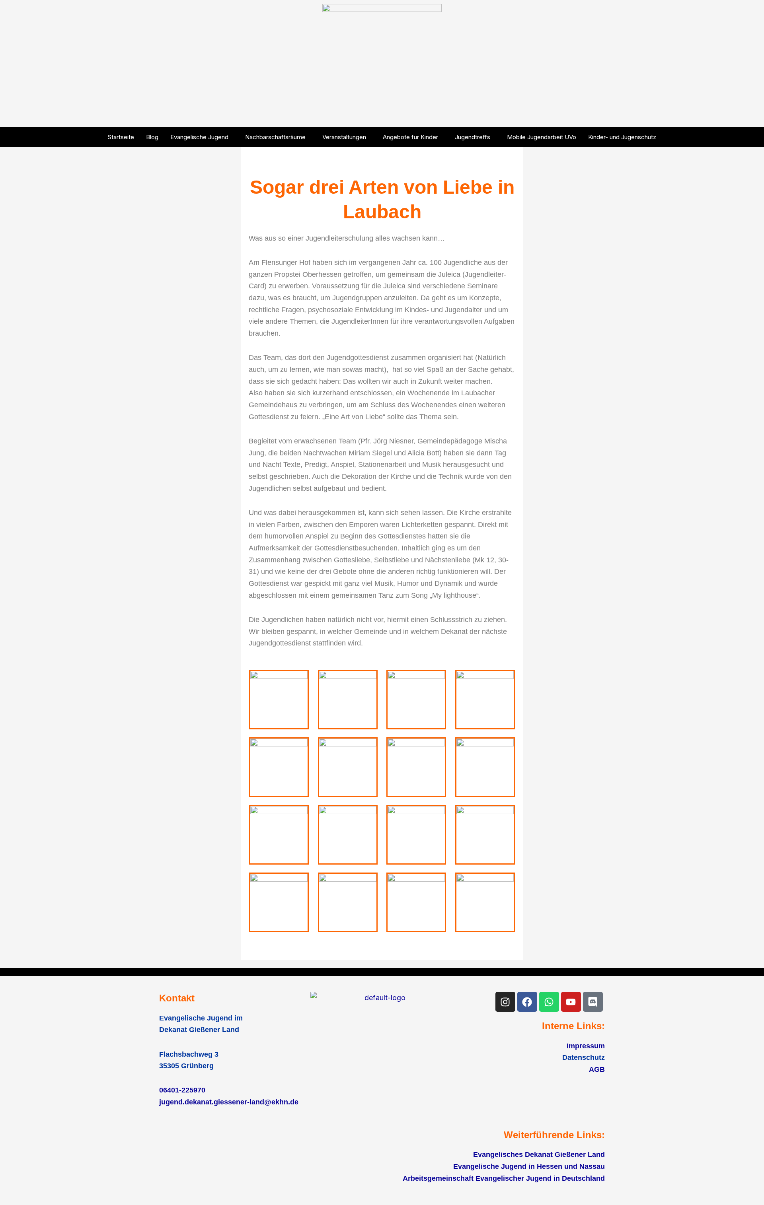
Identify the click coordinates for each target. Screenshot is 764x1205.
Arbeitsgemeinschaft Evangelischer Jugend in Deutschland (504, 1178)
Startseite (121, 137)
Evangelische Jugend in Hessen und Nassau (529, 1166)
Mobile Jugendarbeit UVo (541, 137)
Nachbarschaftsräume (275, 137)
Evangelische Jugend (199, 137)
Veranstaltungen (344, 137)
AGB (597, 1069)
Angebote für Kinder (410, 137)
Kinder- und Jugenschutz (622, 137)
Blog (152, 137)
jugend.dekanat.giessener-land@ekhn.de (228, 1102)
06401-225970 (182, 1090)
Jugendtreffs (472, 137)
